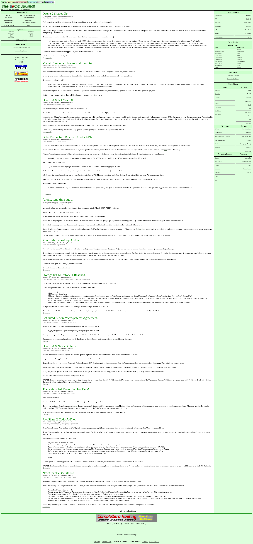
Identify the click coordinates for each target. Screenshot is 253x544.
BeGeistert (248, 26)
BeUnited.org (140, 229)
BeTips (249, 37)
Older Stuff (106, 541)
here (63, 95)
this (95, 95)
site (114, 125)
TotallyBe (248, 19)
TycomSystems (219, 37)
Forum (230, 42)
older (126, 511)
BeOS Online (247, 22)
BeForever (217, 22)
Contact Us (154, 541)
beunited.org (218, 15)
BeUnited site (68, 179)
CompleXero (128, 523)
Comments (47, 58)
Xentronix (46, 225)
